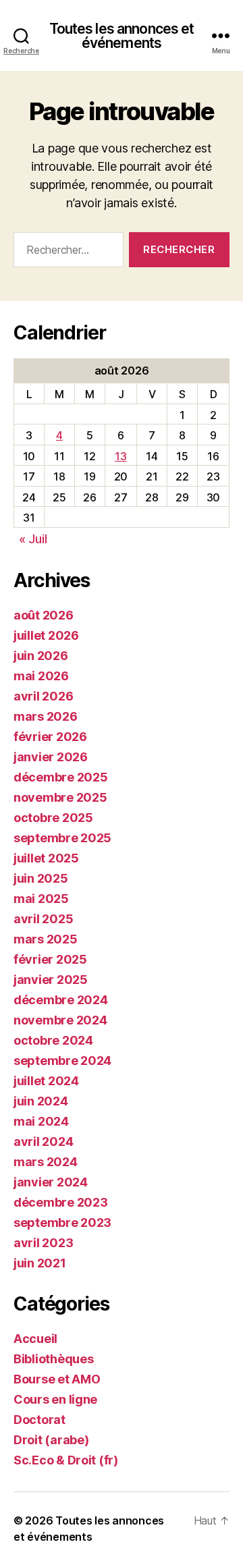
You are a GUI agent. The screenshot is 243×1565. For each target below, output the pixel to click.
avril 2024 (43, 1141)
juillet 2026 (46, 635)
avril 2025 (43, 919)
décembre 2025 (61, 777)
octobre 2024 (53, 1040)
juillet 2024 (46, 1081)
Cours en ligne (55, 1399)
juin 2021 (40, 1263)
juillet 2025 (46, 858)
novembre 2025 (60, 797)
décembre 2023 (61, 1202)
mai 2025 (41, 898)
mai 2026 (41, 676)
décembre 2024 (61, 1000)
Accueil (35, 1338)
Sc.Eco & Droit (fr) (66, 1460)
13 (120, 456)
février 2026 (50, 737)
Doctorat (39, 1419)
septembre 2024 (62, 1060)
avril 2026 (43, 696)
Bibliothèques (54, 1359)
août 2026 (44, 615)
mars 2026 (46, 716)
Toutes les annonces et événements (121, 36)
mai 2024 (41, 1121)
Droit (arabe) (51, 1440)
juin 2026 (41, 656)
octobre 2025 (53, 818)
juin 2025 (41, 878)
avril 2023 (43, 1243)
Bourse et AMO (57, 1379)
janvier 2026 (51, 757)
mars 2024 (46, 1162)
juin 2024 (41, 1101)
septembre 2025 (62, 838)
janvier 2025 (51, 979)
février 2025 (50, 959)
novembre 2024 (60, 1020)
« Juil (33, 539)
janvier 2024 (51, 1182)
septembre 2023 (62, 1222)
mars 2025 (46, 939)
